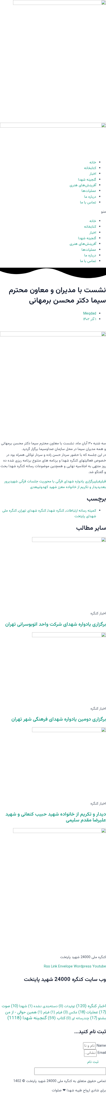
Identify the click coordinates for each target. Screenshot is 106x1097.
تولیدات (67, 1006)
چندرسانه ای (77, 1018)
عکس (70, 1012)
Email (101, 1053)
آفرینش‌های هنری (83, 185)
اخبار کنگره (91, 1006)
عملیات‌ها (89, 191)
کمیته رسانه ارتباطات (81, 511)
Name (101, 1046)
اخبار (92, 174)
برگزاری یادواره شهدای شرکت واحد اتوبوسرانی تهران (55, 624)
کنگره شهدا (56, 511)
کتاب (56, 1018)
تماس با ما (88, 202)
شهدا (19, 1006)
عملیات (88, 1012)
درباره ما (90, 197)
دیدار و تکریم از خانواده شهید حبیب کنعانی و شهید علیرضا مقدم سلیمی (55, 817)
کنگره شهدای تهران (32, 511)
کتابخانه (90, 168)
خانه (92, 162)
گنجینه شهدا (87, 180)
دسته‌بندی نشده (43, 1006)
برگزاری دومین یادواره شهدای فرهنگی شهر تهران (58, 719)
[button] (53, 212)
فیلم (56, 1012)
